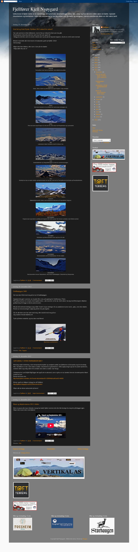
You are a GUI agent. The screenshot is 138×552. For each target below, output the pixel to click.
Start (93, 128)
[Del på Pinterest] (53, 280)
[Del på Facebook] (51, 280)
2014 (96, 65)
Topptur (24, 350)
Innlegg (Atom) (25, 453)
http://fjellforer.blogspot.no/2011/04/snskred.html (27, 384)
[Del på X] (49, 280)
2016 (96, 60)
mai (97, 107)
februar (98, 114)
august (98, 99)
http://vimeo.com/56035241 (51, 342)
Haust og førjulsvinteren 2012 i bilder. (26, 404)
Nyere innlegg (18, 449)
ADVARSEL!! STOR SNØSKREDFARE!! (28, 361)
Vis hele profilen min (107, 34)
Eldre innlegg (83, 449)
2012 (96, 70)
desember (99, 72)
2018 (96, 57)
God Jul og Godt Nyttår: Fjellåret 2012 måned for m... (101, 76)
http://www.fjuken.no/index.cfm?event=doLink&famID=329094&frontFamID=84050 (38, 378)
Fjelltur (94, 45)
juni (97, 104)
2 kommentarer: (38, 280)
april (97, 109)
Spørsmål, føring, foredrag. (97, 130)
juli (97, 102)
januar (98, 116)
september (99, 97)
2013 (96, 67)
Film (20, 350)
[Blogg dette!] (48, 280)
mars (97, 112)
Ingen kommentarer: (39, 393)
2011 (96, 120)
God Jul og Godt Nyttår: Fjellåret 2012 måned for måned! (33, 29)
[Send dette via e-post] (46, 280)
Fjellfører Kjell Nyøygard (35, 9)
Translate (106, 142)
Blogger (85, 539)
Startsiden (51, 449)
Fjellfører (106, 27)
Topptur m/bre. (96, 49)
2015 (96, 62)
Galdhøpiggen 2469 (20, 291)
